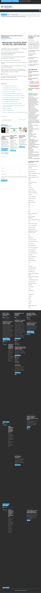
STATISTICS (30, 153)
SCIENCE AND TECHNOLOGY (33, 119)
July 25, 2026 (11, 341)
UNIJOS (29, 297)
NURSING (30, 132)
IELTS (29, 209)
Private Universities (32, 260)
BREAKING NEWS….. (32, 171)
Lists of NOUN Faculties (32, 225)
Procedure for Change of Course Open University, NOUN (13, 95)
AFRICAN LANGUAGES (32, 99)
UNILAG (29, 299)
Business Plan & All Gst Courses (34, 173)
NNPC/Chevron (31, 237)
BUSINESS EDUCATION (32, 103)
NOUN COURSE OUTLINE (33, 241)
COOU (29, 180)
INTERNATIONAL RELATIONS (33, 144)
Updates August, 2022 (32, 305)
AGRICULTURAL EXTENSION (33, 110)
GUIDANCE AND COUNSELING (34, 121)
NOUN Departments (32, 245)
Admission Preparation (5, 148)
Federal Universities (32, 190)
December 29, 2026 (6, 318)
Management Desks (32, 229)
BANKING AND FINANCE (32, 100)
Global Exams (30, 200)
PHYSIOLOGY (30, 150)
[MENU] (40, 10)
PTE (29, 262)
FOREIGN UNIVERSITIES (32, 192)
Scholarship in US (31, 269)
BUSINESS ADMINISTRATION (33, 101)
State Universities (31, 281)
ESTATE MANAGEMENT (32, 141)
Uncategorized (31, 294)
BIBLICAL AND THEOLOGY (33, 104)
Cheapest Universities (32, 175)
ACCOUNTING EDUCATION (33, 98)
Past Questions (31, 258)
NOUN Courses (31, 243)
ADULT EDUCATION (32, 108)
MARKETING (30, 127)
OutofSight (30, 254)
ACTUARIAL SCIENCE (32, 112)
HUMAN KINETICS (31, 143)
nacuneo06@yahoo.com (7, 320)
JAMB (29, 211)
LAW (29, 137)
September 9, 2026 (30, 414)
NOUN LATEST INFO (32, 249)
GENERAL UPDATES (32, 198)
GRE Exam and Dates (22, 119)
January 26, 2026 (17, 318)
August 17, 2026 (4, 133)
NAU (29, 234)
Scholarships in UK (31, 271)
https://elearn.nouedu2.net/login (7, 54)
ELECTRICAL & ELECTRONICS (33, 152)
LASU (29, 221)
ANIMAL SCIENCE (31, 105)
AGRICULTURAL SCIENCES (33, 109)
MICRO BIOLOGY (31, 145)
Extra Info (30, 187)
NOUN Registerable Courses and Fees (10, 87)
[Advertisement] (20, 25)
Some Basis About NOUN (33, 279)
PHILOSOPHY (31, 149)
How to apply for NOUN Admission (9, 85)
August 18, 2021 (17, 363)
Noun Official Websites (7, 108)
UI (28, 292)
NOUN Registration (31, 251)
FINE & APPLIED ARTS (32, 136)
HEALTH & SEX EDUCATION (33, 155)
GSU (29, 207)
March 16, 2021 (17, 454)
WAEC (29, 307)
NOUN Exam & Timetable (33, 247)
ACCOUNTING (31, 96)
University (30, 301)
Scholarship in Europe (32, 267)
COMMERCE (30, 130)
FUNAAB (29, 194)
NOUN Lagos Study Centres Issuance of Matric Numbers (6, 120)
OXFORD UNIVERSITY (32, 256)
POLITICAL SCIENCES (32, 118)
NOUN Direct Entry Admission (25, 1)
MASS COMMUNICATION (32, 117)
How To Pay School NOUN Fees (9, 91)
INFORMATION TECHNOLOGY (34, 158)
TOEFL (29, 288)
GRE (29, 205)
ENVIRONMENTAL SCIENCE (33, 140)
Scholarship (30, 266)
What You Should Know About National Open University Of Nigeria (15, 112)
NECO (29, 236)
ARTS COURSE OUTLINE (32, 169)
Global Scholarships (31, 202)
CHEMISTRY (30, 131)
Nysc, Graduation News (32, 252)
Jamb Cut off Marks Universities (34, 219)
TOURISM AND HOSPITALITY (34, 128)
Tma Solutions (30, 286)
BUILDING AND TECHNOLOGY (34, 154)
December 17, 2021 (18, 345)
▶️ (28, 74)
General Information (32, 196)
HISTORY (30, 157)
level (6, 48)
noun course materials (32, 239)
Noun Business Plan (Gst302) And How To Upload (12, 103)
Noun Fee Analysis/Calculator (8, 110)
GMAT (29, 204)
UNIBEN (29, 296)
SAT (29, 264)
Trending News (31, 290)
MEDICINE (30, 148)
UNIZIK (29, 303)
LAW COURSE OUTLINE (32, 223)
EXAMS (29, 185)
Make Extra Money (31, 227)
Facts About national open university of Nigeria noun (12, 93)
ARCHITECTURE (31, 107)
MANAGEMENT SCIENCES (33, 116)
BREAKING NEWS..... (4, 116)
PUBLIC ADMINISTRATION (33, 146)
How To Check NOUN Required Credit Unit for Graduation (13, 97)
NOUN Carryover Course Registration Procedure (12, 89)
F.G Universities (31, 189)
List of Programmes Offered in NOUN (10, 101)
